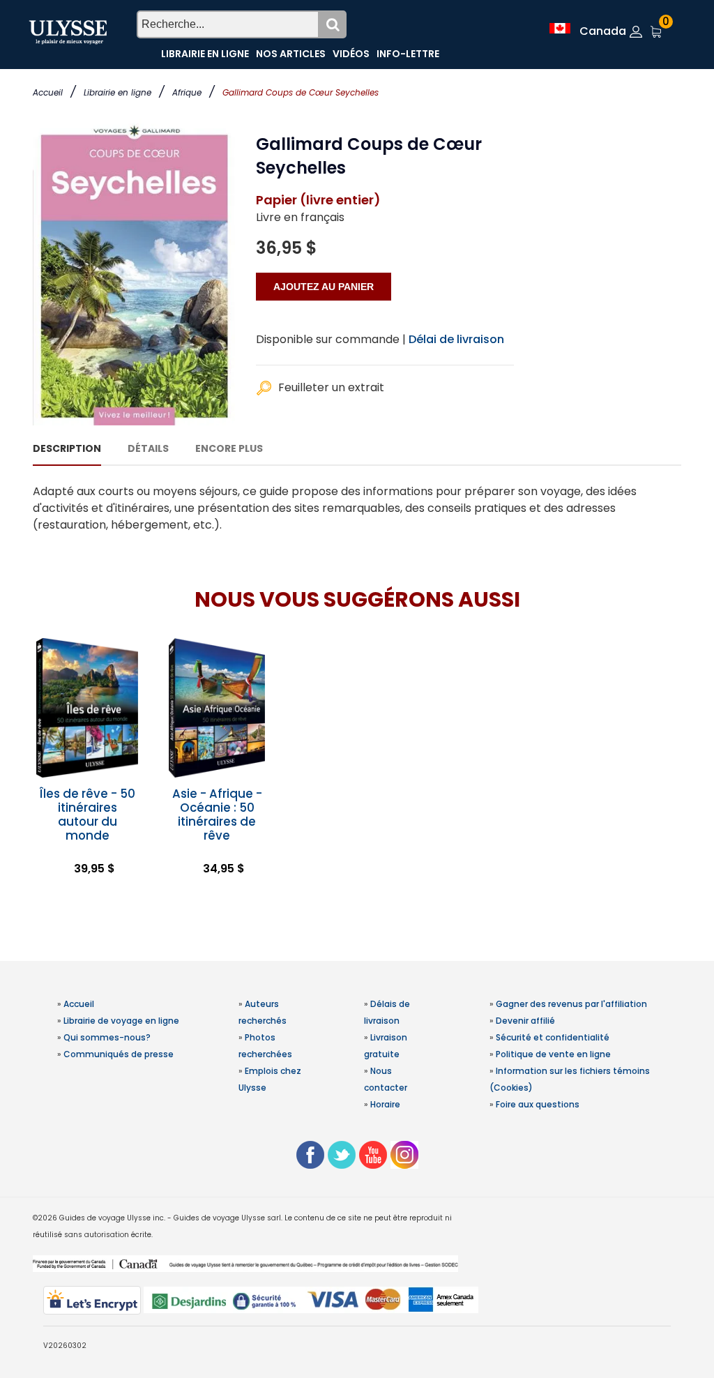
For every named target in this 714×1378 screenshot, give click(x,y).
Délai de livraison (456, 339)
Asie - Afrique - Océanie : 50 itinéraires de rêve (217, 814)
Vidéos (351, 54)
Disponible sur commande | (331, 339)
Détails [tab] (148, 448)
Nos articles (291, 54)
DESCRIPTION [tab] (67, 448)
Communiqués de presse (118, 1054)
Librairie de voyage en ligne (121, 1021)
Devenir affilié (525, 1021)
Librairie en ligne (117, 92)
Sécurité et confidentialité (552, 1037)
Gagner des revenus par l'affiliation (571, 1004)
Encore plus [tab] (229, 448)
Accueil (48, 92)
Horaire (385, 1104)
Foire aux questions (537, 1104)
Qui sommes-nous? (107, 1037)
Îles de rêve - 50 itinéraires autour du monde (87, 814)
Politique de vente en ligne (553, 1054)
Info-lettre (408, 54)
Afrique (187, 92)
